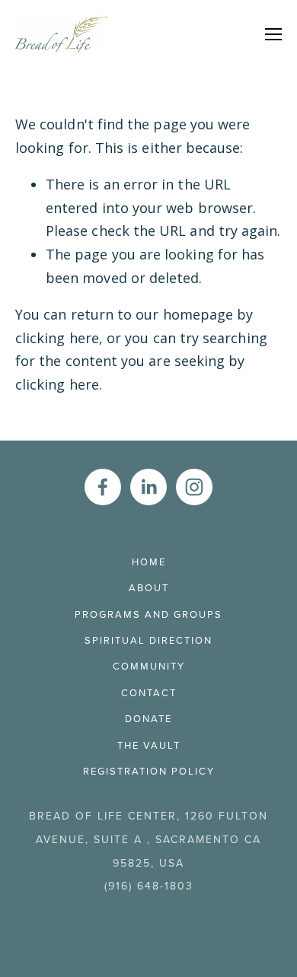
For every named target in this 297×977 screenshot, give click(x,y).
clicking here (57, 338)
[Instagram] (194, 487)
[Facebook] (103, 487)
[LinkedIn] (148, 487)
